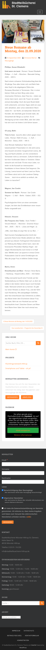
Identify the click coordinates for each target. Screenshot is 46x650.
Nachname (6, 478)
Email (5, 460)
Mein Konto (10, 349)
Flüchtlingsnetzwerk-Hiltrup (16, 364)
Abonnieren (12, 397)
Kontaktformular (32, 636)
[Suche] (38, 343)
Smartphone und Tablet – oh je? (18, 368)
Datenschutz (29, 631)
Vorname (5, 469)
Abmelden (27, 397)
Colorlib (33, 645)
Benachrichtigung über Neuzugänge (22, 491)
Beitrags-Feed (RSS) (14, 636)
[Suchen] (42, 603)
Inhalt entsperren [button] (23, 430)
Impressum (16, 631)
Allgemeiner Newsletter (23, 500)
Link (29, 517)
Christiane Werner (30, 58)
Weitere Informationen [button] (23, 435)
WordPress (23, 648)
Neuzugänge (9, 61)
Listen (4, 487)
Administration (23, 640)
